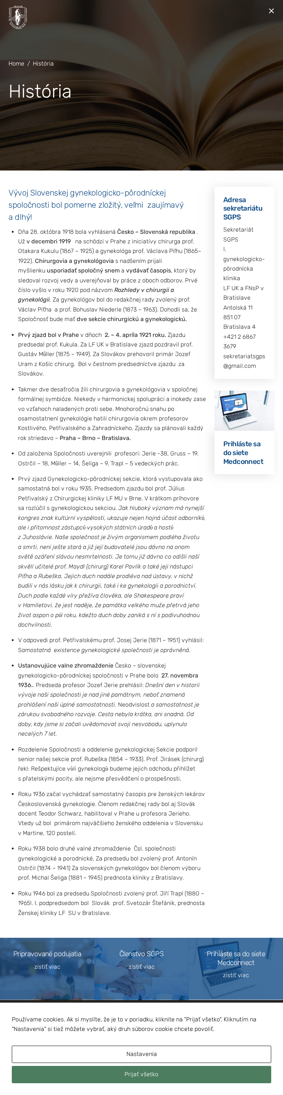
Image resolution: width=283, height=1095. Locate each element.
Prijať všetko (141, 1074)
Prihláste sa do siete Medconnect (243, 453)
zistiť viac (47, 966)
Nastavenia (141, 1053)
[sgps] (17, 26)
